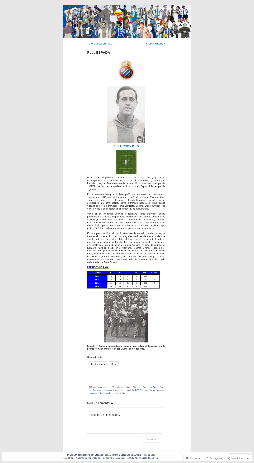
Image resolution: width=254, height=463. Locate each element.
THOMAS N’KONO (154, 44)
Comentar (151, 439)
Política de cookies (149, 458)
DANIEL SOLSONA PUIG (100, 44)
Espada (156, 387)
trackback (104, 393)
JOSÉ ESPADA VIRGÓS (126, 146)
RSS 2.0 (139, 390)
